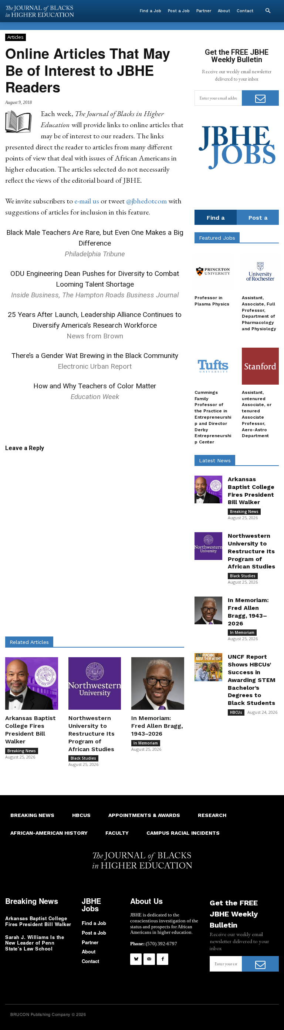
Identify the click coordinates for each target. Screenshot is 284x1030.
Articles (15, 37)
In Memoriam (145, 743)
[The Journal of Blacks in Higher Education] (39, 11)
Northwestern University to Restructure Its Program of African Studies (91, 733)
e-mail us (86, 201)
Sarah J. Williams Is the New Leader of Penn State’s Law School (34, 942)
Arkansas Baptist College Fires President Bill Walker (30, 729)
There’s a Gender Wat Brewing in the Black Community (94, 355)
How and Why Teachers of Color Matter (94, 386)
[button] (268, 11)
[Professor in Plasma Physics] (213, 271)
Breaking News (21, 750)
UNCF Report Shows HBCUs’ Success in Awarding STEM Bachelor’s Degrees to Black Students (251, 679)
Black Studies (83, 758)
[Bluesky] (136, 959)
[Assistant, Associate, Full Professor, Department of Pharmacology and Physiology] (260, 271)
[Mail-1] (149, 959)
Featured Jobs (217, 238)
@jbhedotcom (146, 201)
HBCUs (236, 712)
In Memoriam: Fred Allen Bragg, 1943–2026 (157, 726)
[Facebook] (162, 959)
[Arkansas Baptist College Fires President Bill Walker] (31, 683)
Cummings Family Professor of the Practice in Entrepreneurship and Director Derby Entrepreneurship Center (213, 417)
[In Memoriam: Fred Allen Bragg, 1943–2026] (157, 683)
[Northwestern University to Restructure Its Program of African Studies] (94, 683)
